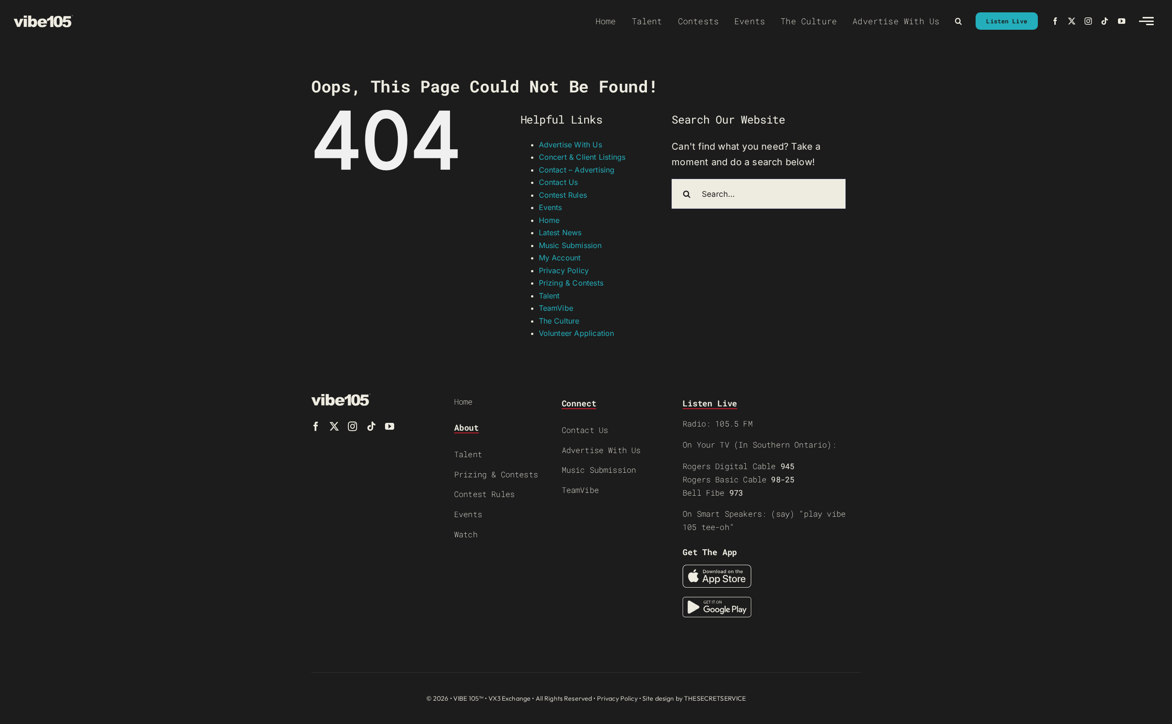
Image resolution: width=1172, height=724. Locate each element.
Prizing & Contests (571, 282)
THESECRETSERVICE (715, 698)
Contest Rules (563, 195)
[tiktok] (1104, 21)
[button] (958, 21)
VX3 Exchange (509, 698)
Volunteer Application (576, 333)
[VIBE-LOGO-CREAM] (43, 19)
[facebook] (1055, 21)
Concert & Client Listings (582, 157)
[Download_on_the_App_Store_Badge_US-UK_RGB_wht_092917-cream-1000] (717, 569)
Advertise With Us (570, 144)
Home (549, 220)
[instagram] (1088, 21)
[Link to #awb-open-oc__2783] (1146, 21)
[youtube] (1121, 21)
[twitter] (1071, 21)
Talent (549, 295)
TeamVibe (556, 308)
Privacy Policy (564, 270)
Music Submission (570, 245)
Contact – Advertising (577, 169)
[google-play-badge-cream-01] (717, 601)
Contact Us (558, 182)
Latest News (560, 232)
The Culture (559, 320)
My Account (560, 257)
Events (550, 207)
